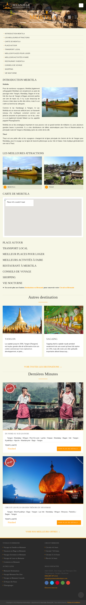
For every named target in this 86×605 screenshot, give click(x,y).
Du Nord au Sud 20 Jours (17, 434)
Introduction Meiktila (15, 34)
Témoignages (8, 585)
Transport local (12, 49)
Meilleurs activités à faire (17, 57)
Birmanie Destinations (38, 22)
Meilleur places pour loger (17, 53)
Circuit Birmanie (52, 543)
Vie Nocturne (11, 73)
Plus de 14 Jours (51, 558)
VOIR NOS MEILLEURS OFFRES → (43, 531)
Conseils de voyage (13, 65)
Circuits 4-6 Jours (52, 547)
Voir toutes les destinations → (43, 366)
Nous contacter (52, 566)
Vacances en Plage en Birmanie (15, 551)
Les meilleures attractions (17, 37)
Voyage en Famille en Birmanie (15, 547)
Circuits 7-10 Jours (52, 551)
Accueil (23, 22)
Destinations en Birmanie (34, 287)
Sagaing (10, 339)
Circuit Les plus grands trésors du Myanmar (28, 507)
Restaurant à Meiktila (14, 61)
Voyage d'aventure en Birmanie (15, 555)
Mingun (51, 339)
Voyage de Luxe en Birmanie (14, 558)
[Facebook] (46, 583)
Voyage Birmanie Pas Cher (13, 574)
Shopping (9, 69)
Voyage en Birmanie (11, 543)
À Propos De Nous (10, 582)
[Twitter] (52, 583)
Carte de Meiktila (12, 41)
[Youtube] (68, 583)
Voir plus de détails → (69, 449)
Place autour (11, 45)
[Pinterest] (57, 583)
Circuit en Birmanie (67, 287)
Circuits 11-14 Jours (53, 555)
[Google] (63, 583)
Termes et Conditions (73, 602)
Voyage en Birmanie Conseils (14, 578)
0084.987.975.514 (51, 576)
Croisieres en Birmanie (12, 562)
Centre (53, 22)
